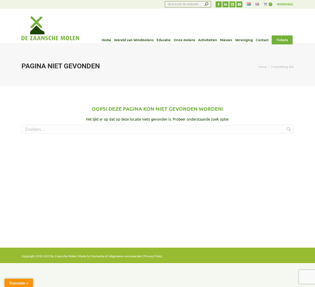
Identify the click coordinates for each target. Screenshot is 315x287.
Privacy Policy (153, 256)
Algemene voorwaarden (125, 256)
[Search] (206, 4)
